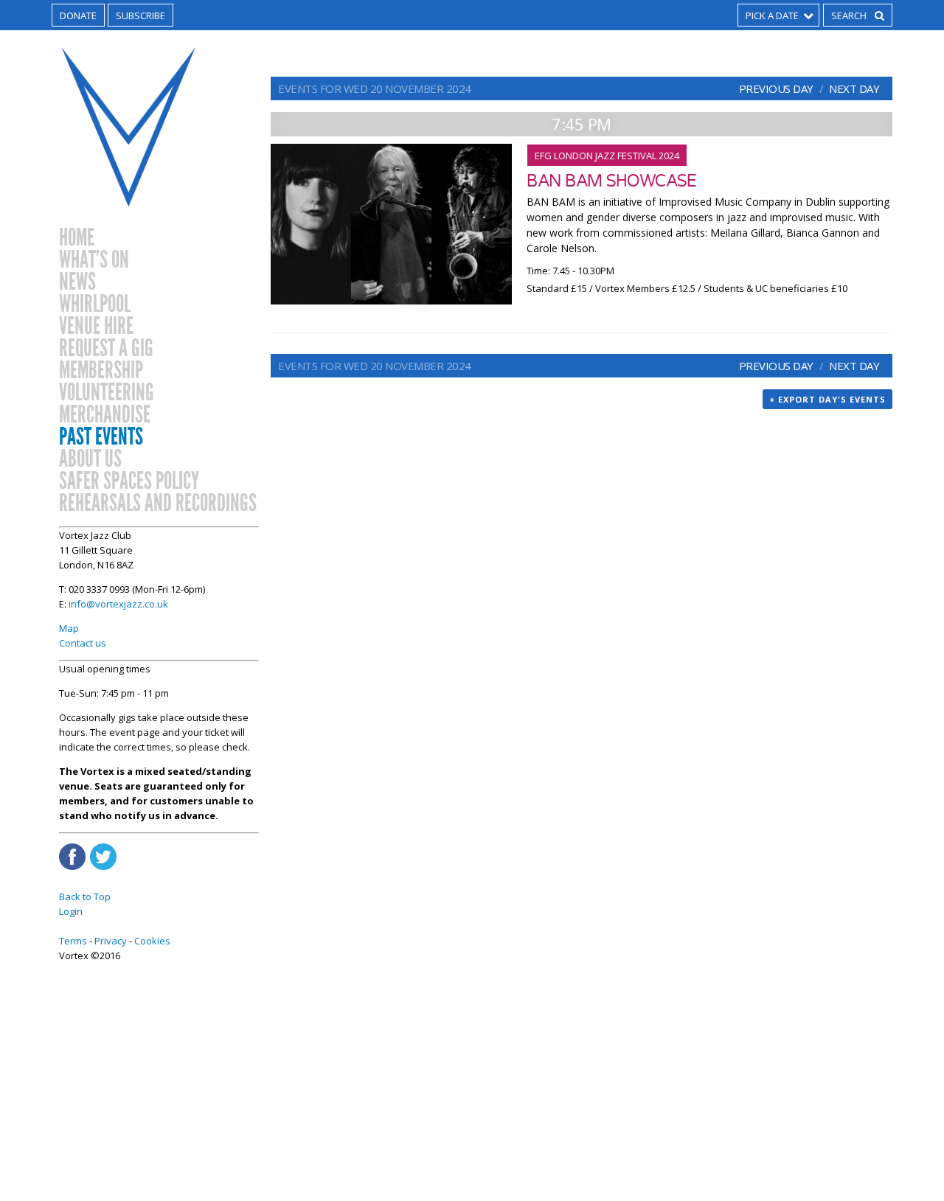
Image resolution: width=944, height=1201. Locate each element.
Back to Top (85, 896)
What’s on (94, 260)
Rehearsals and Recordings (158, 503)
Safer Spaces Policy (129, 481)
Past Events (101, 437)
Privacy (110, 940)
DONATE (78, 15)
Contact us (82, 643)
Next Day (854, 88)
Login (71, 911)
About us (90, 459)
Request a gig (106, 349)
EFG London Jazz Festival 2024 (607, 155)
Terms (73, 940)
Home (76, 238)
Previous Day (776, 88)
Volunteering (106, 393)
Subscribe (140, 15)
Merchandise (104, 415)
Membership (101, 371)
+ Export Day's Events (827, 399)
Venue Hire (96, 327)
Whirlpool (95, 304)
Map (69, 628)
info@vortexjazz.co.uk (118, 603)
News (77, 282)
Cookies (152, 940)
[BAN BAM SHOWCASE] (391, 224)
